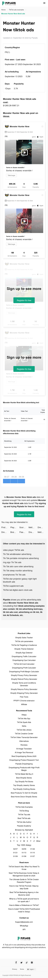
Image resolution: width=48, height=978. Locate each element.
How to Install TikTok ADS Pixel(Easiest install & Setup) (24, 910)
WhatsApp (24, 925)
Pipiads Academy (24, 825)
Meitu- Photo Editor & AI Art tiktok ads (33, 527)
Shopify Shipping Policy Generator (24, 693)
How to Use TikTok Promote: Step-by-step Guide (24, 887)
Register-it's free (24, 300)
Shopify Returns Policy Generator (24, 689)
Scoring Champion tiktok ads (23, 527)
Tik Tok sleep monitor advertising (17, 570)
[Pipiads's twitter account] (21, 962)
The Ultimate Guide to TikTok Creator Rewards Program (24, 880)
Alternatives (24, 741)
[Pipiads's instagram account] (32, 962)
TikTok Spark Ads (24, 722)
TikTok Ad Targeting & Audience (24, 645)
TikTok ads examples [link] (16, 10)
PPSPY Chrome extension (24, 700)
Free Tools (24, 697)
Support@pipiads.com (24, 922)
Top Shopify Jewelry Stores (24, 785)
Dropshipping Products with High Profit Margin (24, 768)
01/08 (24, 856)
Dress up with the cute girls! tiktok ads (42, 527)
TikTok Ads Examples (24, 807)
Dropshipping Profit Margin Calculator (24, 671)
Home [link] (3, 10)
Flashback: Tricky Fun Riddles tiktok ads (23, 532)
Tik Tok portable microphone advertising (21, 558)
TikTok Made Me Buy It (24, 774)
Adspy (24, 714)
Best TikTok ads (24, 818)
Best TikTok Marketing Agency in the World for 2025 (24, 893)
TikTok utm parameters (24, 641)
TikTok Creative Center (24, 733)
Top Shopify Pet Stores (24, 781)
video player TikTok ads (13, 549)
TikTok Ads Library (24, 729)
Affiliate (24, 704)
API (24, 929)
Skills (24, 726)
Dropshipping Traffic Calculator (24, 656)
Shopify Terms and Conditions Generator (24, 684)
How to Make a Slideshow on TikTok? (24, 905)
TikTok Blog (24, 810)
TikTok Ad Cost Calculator (24, 664)
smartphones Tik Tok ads (14, 574)
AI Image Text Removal (24, 752)
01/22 (32, 849)
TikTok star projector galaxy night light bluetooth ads (20, 580)
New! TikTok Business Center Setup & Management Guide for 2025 (24, 874)
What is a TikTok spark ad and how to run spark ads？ (24, 900)
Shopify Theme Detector (24, 649)
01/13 (24, 852)
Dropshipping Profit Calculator (24, 667)
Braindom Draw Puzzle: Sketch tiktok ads (14, 532)
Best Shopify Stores (24, 777)
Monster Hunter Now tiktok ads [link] (13, 13)
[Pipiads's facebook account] (16, 962)
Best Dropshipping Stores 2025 (24, 756)
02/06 (24, 849)
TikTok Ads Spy (24, 718)
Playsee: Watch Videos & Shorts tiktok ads (14, 527)
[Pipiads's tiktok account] (26, 962)
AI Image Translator (24, 748)
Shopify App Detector (24, 652)
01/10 (32, 852)
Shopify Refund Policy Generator (24, 679)
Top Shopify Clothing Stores (24, 789)
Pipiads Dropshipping (24, 763)
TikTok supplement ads (13, 585)
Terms (22, 969)
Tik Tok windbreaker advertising (17, 554)
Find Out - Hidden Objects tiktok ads (5, 527)
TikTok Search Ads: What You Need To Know (24, 867)
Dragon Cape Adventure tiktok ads (33, 532)
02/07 (15, 849)
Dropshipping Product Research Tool (24, 760)
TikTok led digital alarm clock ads (17, 589)
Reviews (24, 745)
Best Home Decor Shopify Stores (24, 796)
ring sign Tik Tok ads (12, 562)
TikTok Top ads (24, 814)
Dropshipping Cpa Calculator (24, 660)
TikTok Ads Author (24, 822)
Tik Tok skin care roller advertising (18, 566)
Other (37, 841)
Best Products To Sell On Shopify (24, 793)
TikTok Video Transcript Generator (24, 737)
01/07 (32, 856)
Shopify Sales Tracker (24, 637)
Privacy (14, 969)
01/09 (15, 856)
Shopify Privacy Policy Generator (24, 675)
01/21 (15, 852)
